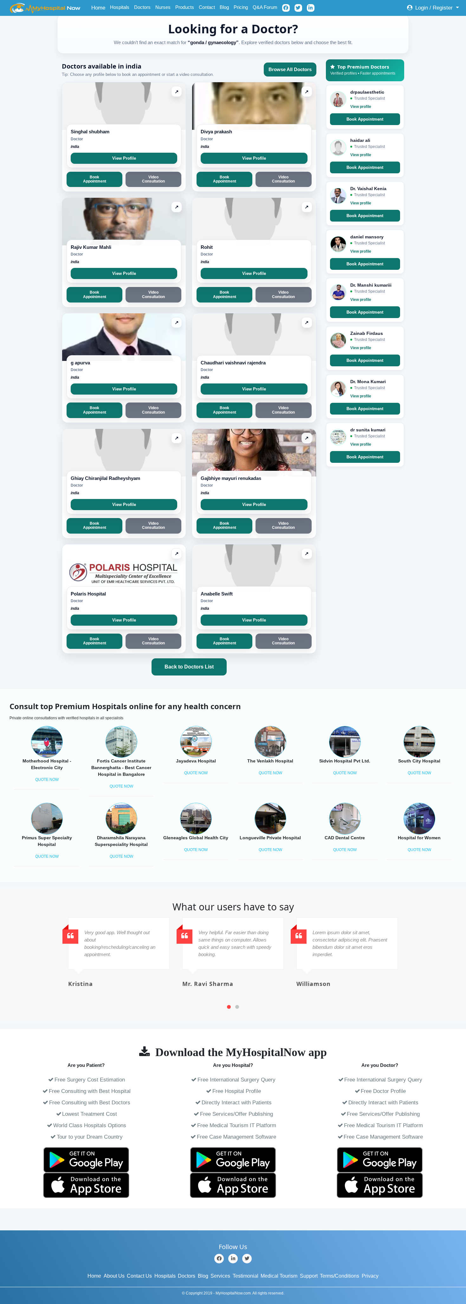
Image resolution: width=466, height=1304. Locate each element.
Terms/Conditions (339, 1276)
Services (220, 1276)
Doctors (142, 7)
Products (184, 7)
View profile (360, 106)
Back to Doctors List (189, 666)
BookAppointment (94, 179)
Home (99, 7)
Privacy (370, 1276)
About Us (114, 1276)
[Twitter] (247, 1258)
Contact (207, 7)
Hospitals (119, 7)
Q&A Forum (265, 7)
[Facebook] (219, 1258)
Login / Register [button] (434, 8)
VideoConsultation (153, 179)
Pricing (241, 7)
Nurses (163, 7)
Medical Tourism (279, 1276)
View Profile (124, 158)
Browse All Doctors (290, 69)
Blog (224, 7)
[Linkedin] (233, 1258)
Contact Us (139, 1276)
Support (309, 1276)
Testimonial (245, 1276)
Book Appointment (364, 119)
